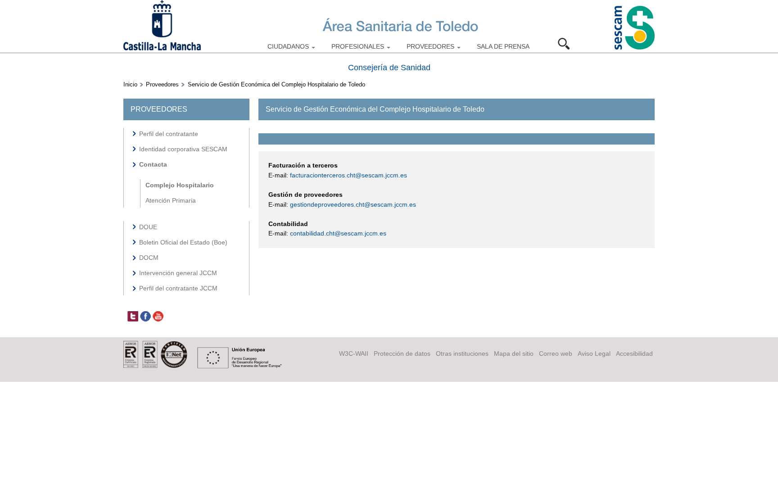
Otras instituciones (462, 353)
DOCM (148, 257)
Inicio (130, 84)
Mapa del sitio (514, 353)
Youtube (158, 316)
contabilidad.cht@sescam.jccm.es (338, 233)
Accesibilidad (634, 353)
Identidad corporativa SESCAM (183, 149)
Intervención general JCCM (178, 272)
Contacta (153, 164)
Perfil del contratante (168, 133)
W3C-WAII (353, 353)
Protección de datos (402, 353)
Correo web (555, 353)
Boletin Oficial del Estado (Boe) (183, 242)
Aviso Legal (594, 353)
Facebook (145, 316)
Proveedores (162, 84)
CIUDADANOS (289, 46)
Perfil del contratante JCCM (178, 288)
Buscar (567, 43)
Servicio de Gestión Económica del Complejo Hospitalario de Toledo (276, 84)
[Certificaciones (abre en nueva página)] (155, 365)
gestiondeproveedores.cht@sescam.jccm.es (353, 204)
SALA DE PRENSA (503, 46)
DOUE (148, 227)
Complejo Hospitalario (179, 185)
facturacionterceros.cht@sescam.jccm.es (348, 175)
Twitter (132, 316)
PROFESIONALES (358, 46)
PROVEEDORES (431, 46)
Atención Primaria (170, 200)
